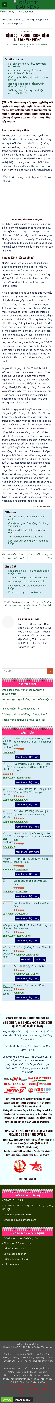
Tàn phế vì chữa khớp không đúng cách (26, 518)
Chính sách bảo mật (15, 1253)
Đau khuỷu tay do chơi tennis (24, 592)
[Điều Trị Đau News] (27, 4)
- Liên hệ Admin (10, 1264)
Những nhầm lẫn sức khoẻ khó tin (20, 708)
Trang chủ (7, 19)
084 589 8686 (23, 1214)
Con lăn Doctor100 (35, 1382)
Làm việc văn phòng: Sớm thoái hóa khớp (28, 542)
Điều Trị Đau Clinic (36, 45)
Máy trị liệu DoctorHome (34, 1375)
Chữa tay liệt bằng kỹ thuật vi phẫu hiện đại (28, 78)
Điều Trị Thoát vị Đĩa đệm (34, 1372)
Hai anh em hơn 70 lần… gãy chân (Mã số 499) (27, 65)
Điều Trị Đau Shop (11, 1375)
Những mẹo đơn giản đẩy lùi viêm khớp (27, 587)
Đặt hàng (34, 756)
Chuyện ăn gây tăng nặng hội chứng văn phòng (28, 524)
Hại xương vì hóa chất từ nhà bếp (26, 581)
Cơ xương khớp (27, 31)
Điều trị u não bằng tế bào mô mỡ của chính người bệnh (27, 71)
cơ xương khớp (15, 605)
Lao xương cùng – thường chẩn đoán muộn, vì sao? (28, 572)
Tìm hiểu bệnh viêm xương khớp (25, 536)
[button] (4, 4)
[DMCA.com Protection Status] (16, 1399)
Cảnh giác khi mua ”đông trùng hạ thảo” (24, 714)
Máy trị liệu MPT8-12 (29, 1378)
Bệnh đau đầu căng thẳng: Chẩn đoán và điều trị (26, 85)
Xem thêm (21, 756)
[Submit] (50, 671)
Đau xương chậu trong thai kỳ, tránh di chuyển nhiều (23, 691)
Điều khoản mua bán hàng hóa (21, 1238)
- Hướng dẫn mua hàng (15, 1258)
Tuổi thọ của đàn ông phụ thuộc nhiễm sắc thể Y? (26, 91)
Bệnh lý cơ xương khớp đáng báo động (26, 531)
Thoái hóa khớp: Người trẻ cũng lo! (27, 577)
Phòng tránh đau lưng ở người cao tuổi (23, 719)
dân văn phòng (30, 605)
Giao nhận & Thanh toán (17, 1243)
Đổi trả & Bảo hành (14, 1248)
